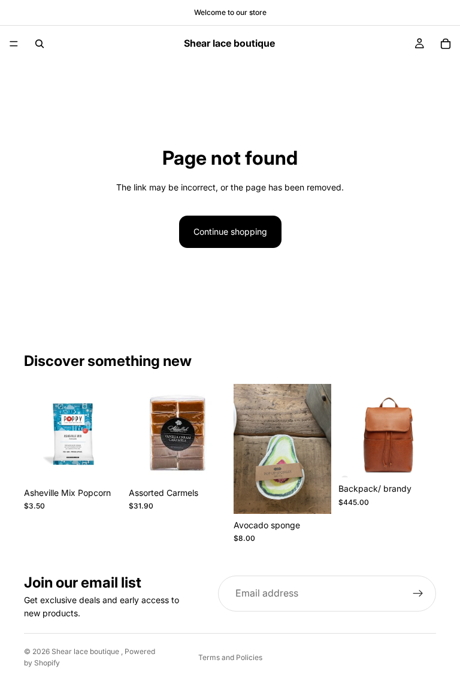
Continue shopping (230, 231)
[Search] (39, 44)
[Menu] (14, 43)
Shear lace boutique (86, 651)
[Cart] (445, 44)
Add (113, 463)
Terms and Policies (230, 657)
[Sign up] (418, 593)
